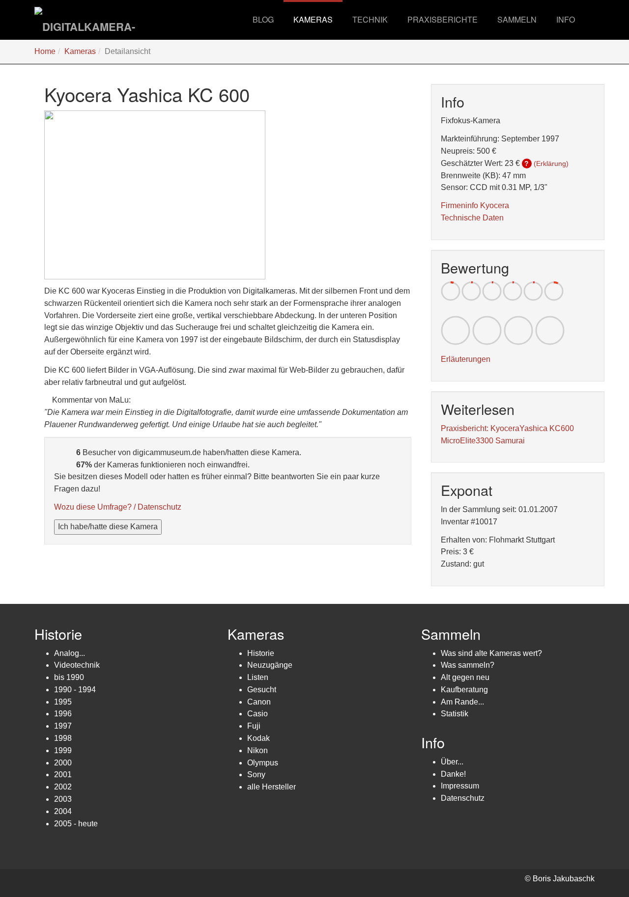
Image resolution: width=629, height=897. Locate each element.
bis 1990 (69, 677)
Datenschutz (463, 798)
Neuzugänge (269, 665)
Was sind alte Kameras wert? (491, 653)
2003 (63, 799)
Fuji (253, 726)
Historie (260, 653)
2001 (63, 774)
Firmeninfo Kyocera (475, 205)
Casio (257, 713)
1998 (63, 738)
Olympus (262, 763)
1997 (63, 726)
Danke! (453, 774)
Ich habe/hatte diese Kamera (108, 526)
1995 (63, 702)
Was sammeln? (467, 665)
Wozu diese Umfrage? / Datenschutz (117, 507)
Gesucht (261, 689)
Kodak (258, 738)
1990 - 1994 (75, 689)
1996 (63, 713)
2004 (63, 811)
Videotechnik (77, 665)
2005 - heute (76, 823)
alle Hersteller (271, 787)
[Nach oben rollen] (597, 865)
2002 (63, 787)
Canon (259, 702)
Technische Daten (472, 218)
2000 (63, 763)
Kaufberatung (464, 689)
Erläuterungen (465, 359)
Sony (256, 774)
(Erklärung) (551, 163)
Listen (257, 677)
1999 (63, 750)
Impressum (460, 786)
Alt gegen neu (465, 677)
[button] (313, 19)
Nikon (257, 750)
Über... (452, 762)
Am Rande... (462, 702)
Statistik (454, 713)
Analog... (69, 653)
